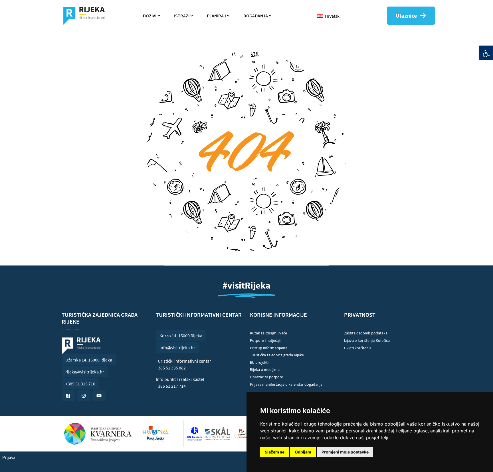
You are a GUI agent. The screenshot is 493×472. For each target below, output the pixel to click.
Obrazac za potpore (266, 376)
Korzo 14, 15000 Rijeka (180, 335)
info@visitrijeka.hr (177, 347)
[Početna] (86, 15)
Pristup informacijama (268, 347)
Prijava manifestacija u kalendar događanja (286, 384)
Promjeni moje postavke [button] (345, 451)
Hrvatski (333, 16)
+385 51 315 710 (80, 384)
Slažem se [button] (274, 451)
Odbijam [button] (303, 451)
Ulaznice (406, 15)
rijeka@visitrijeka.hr (84, 372)
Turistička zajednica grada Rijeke (277, 354)
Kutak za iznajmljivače (268, 333)
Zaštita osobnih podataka (365, 333)
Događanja (255, 16)
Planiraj (216, 16)
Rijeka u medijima (265, 369)
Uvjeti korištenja (357, 347)
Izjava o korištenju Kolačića (367, 340)
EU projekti (259, 362)
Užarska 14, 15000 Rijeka (88, 360)
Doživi (149, 16)
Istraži (181, 16)
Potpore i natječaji (265, 340)
